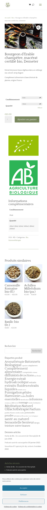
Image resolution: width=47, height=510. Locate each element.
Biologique (13, 365)
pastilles (7, 413)
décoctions (26, 375)
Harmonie (12, 396)
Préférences (23, 501)
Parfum (34, 409)
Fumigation (13, 392)
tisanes (26, 425)
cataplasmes (33, 366)
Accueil (7, 18)
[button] (38, 27)
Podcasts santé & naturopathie (16, 443)
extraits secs (21, 390)
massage (23, 402)
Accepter (23, 488)
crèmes (34, 372)
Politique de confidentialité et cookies (30, 506)
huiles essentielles (19, 397)
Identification (24, 400)
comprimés (27, 372)
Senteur (28, 422)
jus (13, 403)
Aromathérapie (15, 361)
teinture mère (13, 425)
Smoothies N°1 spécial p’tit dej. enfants (19, 446)
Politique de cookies (10, 506)
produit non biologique (31, 416)
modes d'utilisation (34, 403)
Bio (13, 18)
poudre (9, 415)
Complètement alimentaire (16, 370)
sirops (37, 423)
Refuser (23, 495)
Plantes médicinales (17, 413)
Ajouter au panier (27, 119)
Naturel (27, 406)
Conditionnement (13, 100)
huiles (23, 396)
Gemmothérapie (14, 240)
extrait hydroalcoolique (17, 380)
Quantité (9, 106)
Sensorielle (13, 422)
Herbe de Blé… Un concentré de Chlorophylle (21, 436)
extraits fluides (16, 386)
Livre (16, 403)
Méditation (13, 406)
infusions (35, 399)
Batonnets (32, 361)
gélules (26, 392)
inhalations (8, 403)
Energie (10, 379)
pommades (30, 413)
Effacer (40, 108)
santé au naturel (17, 419)
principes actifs (19, 416)
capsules (24, 365)
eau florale (37, 376)
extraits (32, 382)
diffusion (12, 375)
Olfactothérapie (17, 409)
